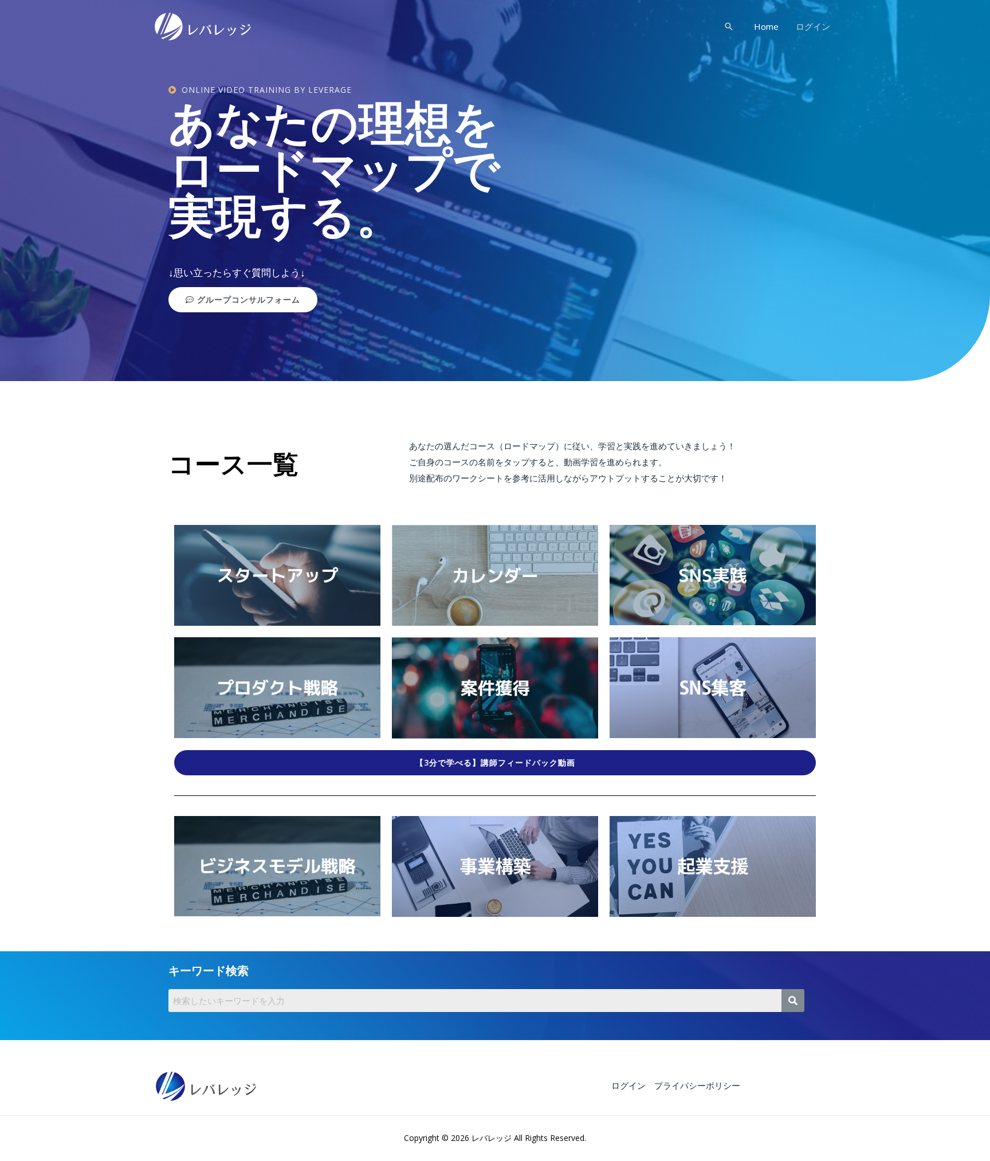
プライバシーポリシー (697, 1085)
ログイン (813, 26)
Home (766, 26)
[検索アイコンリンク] (729, 26)
